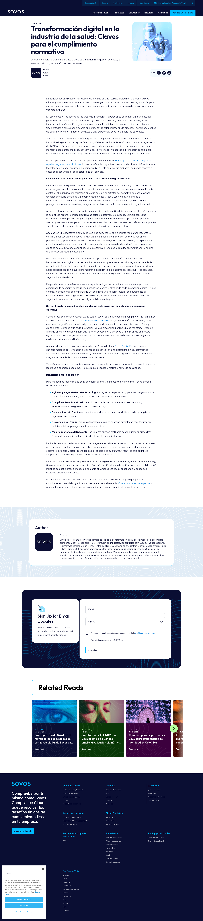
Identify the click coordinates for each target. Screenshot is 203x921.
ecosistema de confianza (96, 320)
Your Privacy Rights (24, 912)
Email (86, 607)
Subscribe (92, 650)
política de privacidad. (145, 633)
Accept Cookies (24, 899)
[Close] (43, 869)
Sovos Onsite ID (123, 346)
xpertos (146, 483)
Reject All (24, 905)
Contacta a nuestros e (130, 483)
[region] (24, 892)
